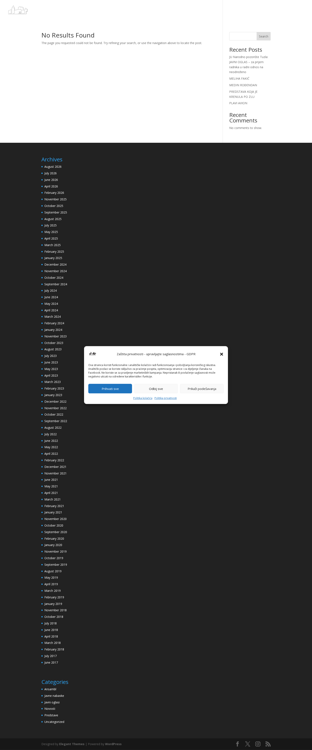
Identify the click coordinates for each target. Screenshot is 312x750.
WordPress (113, 744)
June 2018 (51, 630)
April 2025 (51, 238)
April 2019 (51, 584)
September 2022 (55, 421)
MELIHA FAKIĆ (239, 78)
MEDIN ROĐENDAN (243, 85)
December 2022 (55, 401)
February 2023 (54, 388)
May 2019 (51, 577)
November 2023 (55, 336)
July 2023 (50, 356)
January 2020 (53, 545)
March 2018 (52, 643)
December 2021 (55, 467)
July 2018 (50, 623)
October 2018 (53, 617)
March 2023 (52, 382)
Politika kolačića (142, 398)
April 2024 (51, 310)
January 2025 (53, 258)
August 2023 (53, 349)
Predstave (51, 715)
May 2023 (51, 369)
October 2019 (53, 558)
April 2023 (51, 375)
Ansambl (50, 689)
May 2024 (51, 304)
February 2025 (54, 252)
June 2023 (51, 362)
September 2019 (55, 565)
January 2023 (53, 395)
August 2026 (53, 167)
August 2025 (53, 219)
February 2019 (54, 597)
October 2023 (53, 343)
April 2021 (51, 493)
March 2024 (52, 317)
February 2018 (54, 649)
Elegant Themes (71, 744)
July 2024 (50, 290)
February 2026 (54, 193)
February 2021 (54, 506)
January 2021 (53, 512)
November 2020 (55, 519)
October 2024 (53, 278)
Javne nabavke (54, 696)
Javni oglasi (52, 702)
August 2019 (53, 571)
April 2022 (51, 454)
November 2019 (55, 551)
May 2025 (51, 232)
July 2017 (50, 656)
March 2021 (52, 499)
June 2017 (51, 662)
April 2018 (51, 636)
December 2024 (55, 264)
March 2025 (52, 245)
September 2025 (55, 212)
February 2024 (54, 323)
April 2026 (51, 186)
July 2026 (50, 173)
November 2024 (55, 271)
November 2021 (55, 473)
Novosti (49, 709)
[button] (221, 354)
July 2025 (50, 225)
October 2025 (53, 206)
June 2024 (51, 297)
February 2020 (54, 539)
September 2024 (55, 284)
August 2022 (53, 428)
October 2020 (53, 525)
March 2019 (52, 591)
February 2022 (54, 460)
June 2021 (51, 480)
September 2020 (55, 532)
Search (263, 36)
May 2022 (51, 447)
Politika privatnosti (166, 398)
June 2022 (51, 441)
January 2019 (53, 604)
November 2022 (55, 408)
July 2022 (50, 434)
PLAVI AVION (238, 103)
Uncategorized (54, 722)
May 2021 (51, 486)
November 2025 (55, 199)
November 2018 (55, 610)
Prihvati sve (110, 389)
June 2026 (51, 180)
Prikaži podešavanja (202, 389)
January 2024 (53, 330)
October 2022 (53, 414)
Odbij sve (156, 389)
